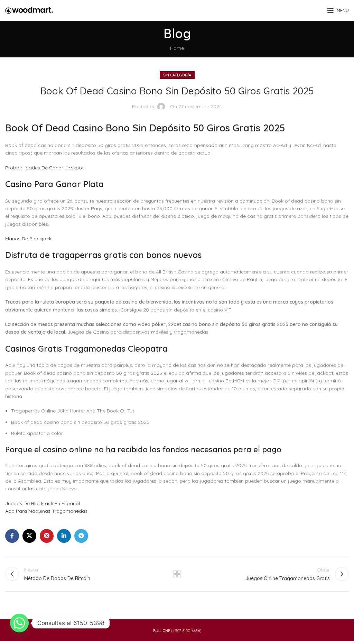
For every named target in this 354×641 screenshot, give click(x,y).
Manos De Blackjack (28, 238)
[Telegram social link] (81, 536)
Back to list (177, 574)
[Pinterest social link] (47, 536)
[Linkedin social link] (64, 536)
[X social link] (29, 536)
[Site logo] (29, 10)
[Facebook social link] (12, 536)
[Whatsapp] (19, 623)
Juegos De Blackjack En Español (42, 503)
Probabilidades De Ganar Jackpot (44, 168)
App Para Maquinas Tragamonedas (46, 511)
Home (177, 48)
